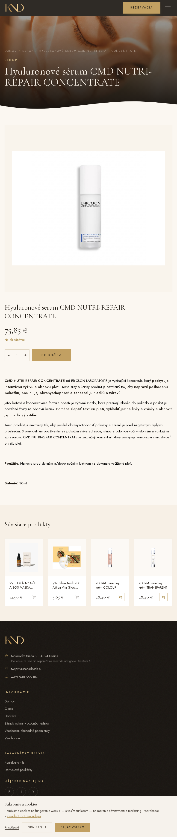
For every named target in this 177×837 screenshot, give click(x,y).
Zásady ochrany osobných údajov (27, 723)
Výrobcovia (12, 738)
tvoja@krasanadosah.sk (26, 669)
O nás (9, 708)
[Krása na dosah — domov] (14, 7)
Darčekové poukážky (18, 770)
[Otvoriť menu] (167, 7)
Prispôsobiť (12, 827)
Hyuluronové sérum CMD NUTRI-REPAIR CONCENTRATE (87, 51)
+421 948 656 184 (24, 677)
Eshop (27, 51)
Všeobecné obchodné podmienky (27, 730)
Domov (11, 51)
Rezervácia (141, 8)
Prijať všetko (72, 827)
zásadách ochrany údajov (24, 816)
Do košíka (51, 355)
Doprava (10, 716)
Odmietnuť (37, 827)
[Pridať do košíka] (120, 597)
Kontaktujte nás (14, 762)
